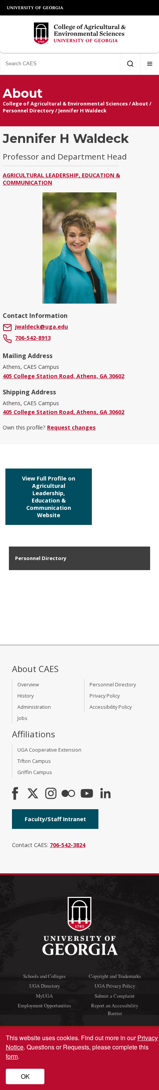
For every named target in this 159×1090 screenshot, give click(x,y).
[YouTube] (87, 794)
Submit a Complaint (115, 995)
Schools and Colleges (44, 976)
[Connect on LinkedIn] (105, 794)
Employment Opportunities (44, 1005)
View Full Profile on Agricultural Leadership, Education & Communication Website (48, 497)
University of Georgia (35, 7)
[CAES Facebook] (15, 794)
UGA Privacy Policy (115, 985)
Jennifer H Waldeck (82, 110)
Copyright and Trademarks (115, 976)
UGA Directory (44, 985)
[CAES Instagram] (51, 794)
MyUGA (44, 995)
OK (25, 1076)
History (25, 695)
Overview (28, 684)
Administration (34, 706)
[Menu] (149, 64)
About (140, 103)
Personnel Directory (28, 110)
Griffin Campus (34, 772)
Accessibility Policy (111, 706)
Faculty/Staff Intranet (55, 819)
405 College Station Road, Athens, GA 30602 (63, 376)
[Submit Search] (130, 64)
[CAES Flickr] (68, 794)
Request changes (71, 427)
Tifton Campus (34, 760)
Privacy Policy (105, 695)
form (12, 1056)
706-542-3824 (67, 845)
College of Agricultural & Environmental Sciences (65, 103)
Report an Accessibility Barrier (114, 1009)
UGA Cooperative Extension (49, 749)
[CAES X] (33, 794)
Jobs (22, 718)
